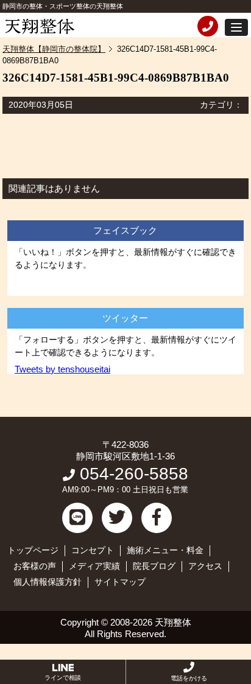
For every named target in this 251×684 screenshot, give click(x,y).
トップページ (32, 550)
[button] (236, 27)
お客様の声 (34, 566)
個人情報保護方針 (47, 582)
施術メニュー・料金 (165, 550)
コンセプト (92, 550)
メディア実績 (94, 566)
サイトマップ (120, 582)
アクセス (205, 566)
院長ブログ (154, 566)
